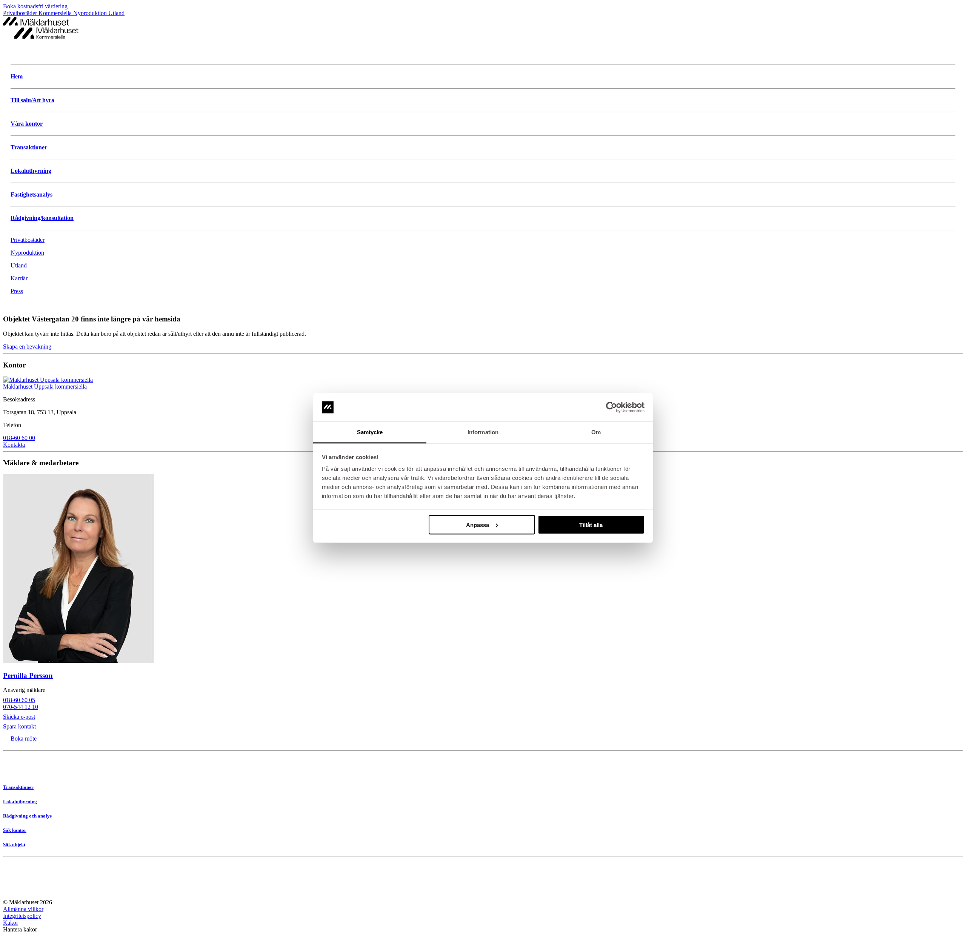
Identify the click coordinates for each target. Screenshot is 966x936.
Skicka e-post (19, 716)
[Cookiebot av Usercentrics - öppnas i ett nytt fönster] (611, 407)
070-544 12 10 (20, 707)
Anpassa (477, 524)
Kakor (10, 922)
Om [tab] (596, 432)
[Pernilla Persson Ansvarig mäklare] (483, 569)
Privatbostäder (20, 13)
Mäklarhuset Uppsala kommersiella (45, 386)
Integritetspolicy (22, 916)
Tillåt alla (591, 524)
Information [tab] (483, 432)
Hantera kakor (20, 929)
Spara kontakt (19, 726)
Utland (116, 13)
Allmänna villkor (23, 909)
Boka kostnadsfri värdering (35, 6)
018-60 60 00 (19, 438)
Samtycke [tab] (370, 432)
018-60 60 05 (19, 700)
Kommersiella (55, 13)
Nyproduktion (90, 13)
